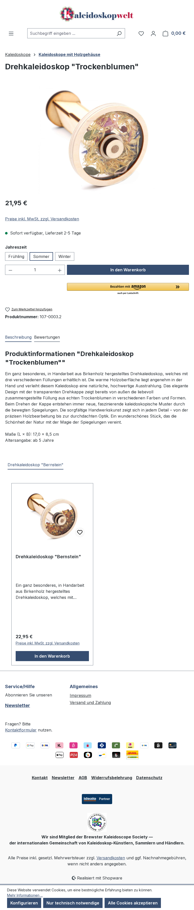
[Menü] (11, 33)
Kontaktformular (21, 729)
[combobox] (70, 33)
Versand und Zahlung (90, 702)
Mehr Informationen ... (25, 895)
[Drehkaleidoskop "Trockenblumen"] (96, 140)
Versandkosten (110, 857)
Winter (64, 256)
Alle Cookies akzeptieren (133, 902)
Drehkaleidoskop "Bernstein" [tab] (35, 464)
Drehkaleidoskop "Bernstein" (48, 556)
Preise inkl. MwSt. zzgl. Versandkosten (42, 218)
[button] (128, 289)
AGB (83, 777)
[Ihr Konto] (153, 33)
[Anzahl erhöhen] (60, 270)
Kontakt (40, 777)
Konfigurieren (24, 902)
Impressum (80, 695)
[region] (97, 140)
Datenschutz (149, 777)
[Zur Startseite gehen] (97, 14)
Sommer (41, 256)
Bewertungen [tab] (47, 337)
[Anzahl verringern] (10, 270)
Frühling (16, 256)
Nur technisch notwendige (72, 902)
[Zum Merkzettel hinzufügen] (80, 532)
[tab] (18, 337)
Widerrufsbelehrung (111, 777)
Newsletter (17, 705)
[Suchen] (119, 33)
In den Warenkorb (128, 269)
